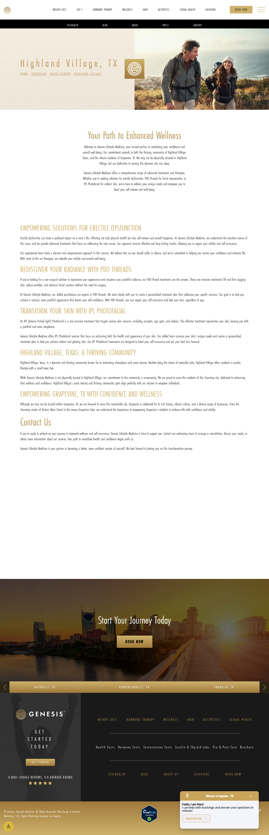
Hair (190, 720)
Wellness (171, 720)
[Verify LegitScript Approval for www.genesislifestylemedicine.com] (149, 814)
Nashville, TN (45, 687)
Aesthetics (211, 720)
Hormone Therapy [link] (102, 9)
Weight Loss (108, 720)
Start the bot (194, 818)
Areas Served (60, 73)
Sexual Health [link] (187, 9)
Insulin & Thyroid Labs (192, 747)
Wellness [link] (127, 9)
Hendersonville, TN (134, 687)
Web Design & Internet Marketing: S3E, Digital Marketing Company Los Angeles (42, 814)
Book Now (241, 10)
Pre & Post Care (225, 747)
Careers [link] (197, 25)
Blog (144, 774)
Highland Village (88, 73)
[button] (8, 826)
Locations (202, 774)
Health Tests (105, 747)
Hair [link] (145, 9)
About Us (171, 774)
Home (24, 73)
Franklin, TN (224, 687)
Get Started (40, 762)
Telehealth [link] (72, 25)
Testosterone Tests (158, 747)
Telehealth (117, 774)
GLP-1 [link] (80, 9)
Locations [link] (210, 9)
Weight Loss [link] (60, 9)
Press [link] (165, 25)
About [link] (135, 25)
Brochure (247, 747)
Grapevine (39, 73)
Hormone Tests (129, 747)
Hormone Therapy (140, 720)
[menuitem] (60, 9)
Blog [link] (105, 25)
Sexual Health (240, 720)
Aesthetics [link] (164, 9)
